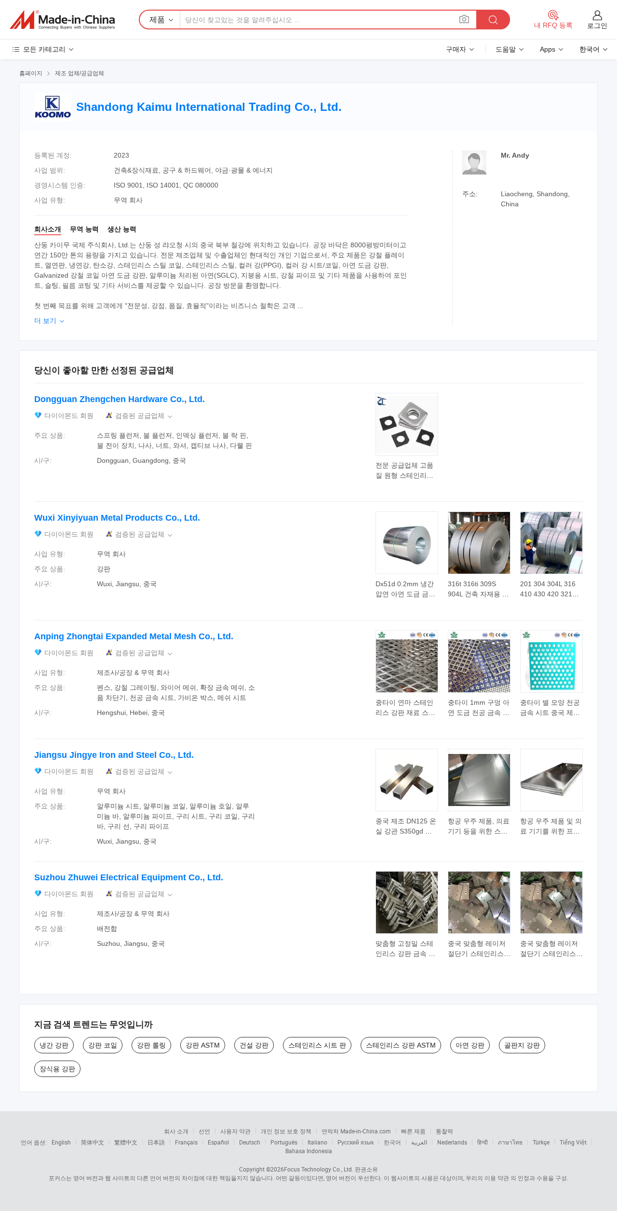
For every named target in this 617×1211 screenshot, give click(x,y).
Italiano (317, 1142)
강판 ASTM (203, 1045)
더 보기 (50, 320)
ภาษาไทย (510, 1142)
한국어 (392, 1142)
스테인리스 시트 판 (317, 1045)
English (61, 1142)
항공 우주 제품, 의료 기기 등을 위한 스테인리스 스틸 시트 (479, 831)
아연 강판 (470, 1045)
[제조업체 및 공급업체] (62, 20)
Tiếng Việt (573, 1142)
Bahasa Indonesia (308, 1151)
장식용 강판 (57, 1069)
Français (186, 1142)
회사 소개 (176, 1131)
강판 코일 (102, 1045)
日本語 (156, 1142)
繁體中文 (125, 1142)
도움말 (506, 49)
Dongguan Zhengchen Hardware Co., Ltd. (119, 399)
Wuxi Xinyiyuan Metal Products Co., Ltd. (117, 518)
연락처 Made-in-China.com (356, 1131)
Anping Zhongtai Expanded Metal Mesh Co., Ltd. (133, 636)
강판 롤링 (151, 1045)
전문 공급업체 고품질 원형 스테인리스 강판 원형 (404, 475)
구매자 (456, 49)
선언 (204, 1131)
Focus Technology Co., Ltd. (318, 1169)
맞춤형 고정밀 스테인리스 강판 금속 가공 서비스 (405, 954)
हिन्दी (482, 1142)
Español (218, 1142)
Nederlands (452, 1142)
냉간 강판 (54, 1045)
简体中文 (92, 1142)
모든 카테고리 (44, 49)
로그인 (597, 25)
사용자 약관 (235, 1131)
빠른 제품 (413, 1131)
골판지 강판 (522, 1045)
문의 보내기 (407, 469)
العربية (419, 1142)
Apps (547, 49)
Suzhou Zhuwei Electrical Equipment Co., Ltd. (128, 877)
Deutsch (249, 1142)
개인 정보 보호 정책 (286, 1131)
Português (283, 1142)
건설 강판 (254, 1045)
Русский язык (355, 1142)
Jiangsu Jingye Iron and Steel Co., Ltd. (114, 755)
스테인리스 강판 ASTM (401, 1045)
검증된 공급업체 (144, 416)
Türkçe (541, 1142)
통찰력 (444, 1131)
